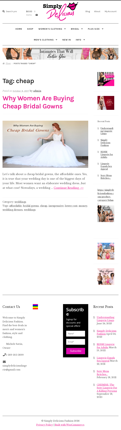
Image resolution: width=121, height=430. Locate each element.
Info (78, 39)
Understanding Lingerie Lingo (107, 131)
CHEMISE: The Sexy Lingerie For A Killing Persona (107, 388)
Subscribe (75, 351)
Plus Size (94, 29)
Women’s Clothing (50, 29)
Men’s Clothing (44, 39)
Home (18, 29)
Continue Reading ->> (69, 187)
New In (66, 39)
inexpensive (56, 205)
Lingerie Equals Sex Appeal (106, 166)
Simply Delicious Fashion (105, 143)
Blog (87, 11)
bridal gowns (31, 205)
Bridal (75, 29)
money (83, 205)
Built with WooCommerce (69, 425)
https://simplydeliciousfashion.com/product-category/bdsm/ (106, 197)
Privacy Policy (44, 425)
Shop (30, 29)
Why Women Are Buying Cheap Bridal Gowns (38, 102)
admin (37, 90)
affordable (15, 205)
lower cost (71, 205)
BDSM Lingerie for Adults (107, 154)
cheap (43, 205)
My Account (111, 11)
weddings (20, 201)
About (97, 11)
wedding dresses (13, 209)
